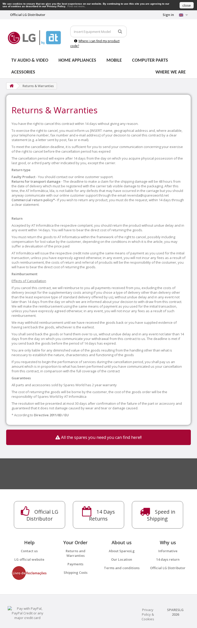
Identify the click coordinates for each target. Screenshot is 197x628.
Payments (75, 564)
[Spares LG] (34, 38)
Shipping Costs (75, 572)
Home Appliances (77, 60)
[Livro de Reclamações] (29, 572)
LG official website (29, 559)
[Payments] (27, 612)
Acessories (23, 72)
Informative (168, 551)
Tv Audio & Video (29, 60)
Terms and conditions (122, 568)
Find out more (76, 6)
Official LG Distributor (167, 568)
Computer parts (150, 60)
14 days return (168, 559)
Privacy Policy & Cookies (148, 614)
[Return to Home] (11, 86)
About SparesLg (122, 551)
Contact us (29, 551)
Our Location (121, 559)
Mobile (114, 60)
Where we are (170, 72)
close (186, 5)
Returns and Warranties (75, 553)
